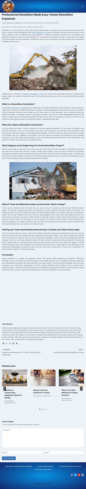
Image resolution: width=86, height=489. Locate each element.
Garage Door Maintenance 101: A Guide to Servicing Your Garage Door (21, 352)
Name (5, 452)
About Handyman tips (45, 466)
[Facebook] (71, 475)
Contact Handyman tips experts (70, 466)
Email (47, 452)
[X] (75, 475)
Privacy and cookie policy (43, 469)
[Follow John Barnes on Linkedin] (13, 343)
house (74, 135)
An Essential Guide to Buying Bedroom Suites (68, 351)
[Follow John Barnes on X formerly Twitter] (6, 343)
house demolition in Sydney (41, 32)
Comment (6, 430)
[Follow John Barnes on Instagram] (10, 343)
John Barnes (9, 401)
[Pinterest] (79, 475)
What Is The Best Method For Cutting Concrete (69, 392)
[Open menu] (82, 6)
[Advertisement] (43, 296)
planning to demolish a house (33, 94)
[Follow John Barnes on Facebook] (3, 343)
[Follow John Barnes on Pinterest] (16, 343)
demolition (37, 114)
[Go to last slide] (4, 389)
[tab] (39, 409)
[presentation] (14, 378)
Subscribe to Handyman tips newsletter (18, 466)
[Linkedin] (82, 475)
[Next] (81, 389)
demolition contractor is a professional (16, 108)
